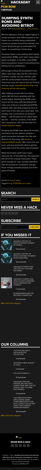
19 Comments (20, 377)
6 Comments (20, 394)
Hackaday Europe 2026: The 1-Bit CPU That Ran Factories (23, 269)
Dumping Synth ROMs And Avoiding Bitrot (17, 22)
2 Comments (20, 359)
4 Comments (20, 249)
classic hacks (15, 180)
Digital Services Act (24, 459)
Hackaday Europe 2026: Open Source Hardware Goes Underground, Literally (23, 282)
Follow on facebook (2, 213)
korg (10, 183)
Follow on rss (12, 213)
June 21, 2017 (6, 29)
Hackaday (20, 2)
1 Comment (19, 369)
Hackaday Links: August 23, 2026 (23, 364)
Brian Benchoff (19, 29)
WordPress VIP (24, 464)
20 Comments (20, 262)
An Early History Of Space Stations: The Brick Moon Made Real (24, 256)
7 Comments (20, 289)
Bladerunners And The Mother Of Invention (23, 294)
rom (23, 183)
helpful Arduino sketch (11, 125)
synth (28, 183)
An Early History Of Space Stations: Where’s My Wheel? (23, 243)
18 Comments (20, 412)
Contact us (16, 213)
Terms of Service (12, 459)
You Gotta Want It (21, 373)
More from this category (11, 303)
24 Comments (32, 29)
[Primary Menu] (38, 2)
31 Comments (20, 299)
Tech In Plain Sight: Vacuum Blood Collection (21, 353)
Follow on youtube (9, 213)
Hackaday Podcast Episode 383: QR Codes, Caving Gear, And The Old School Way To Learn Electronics (24, 385)
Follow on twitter (5, 213)
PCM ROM (17, 183)
